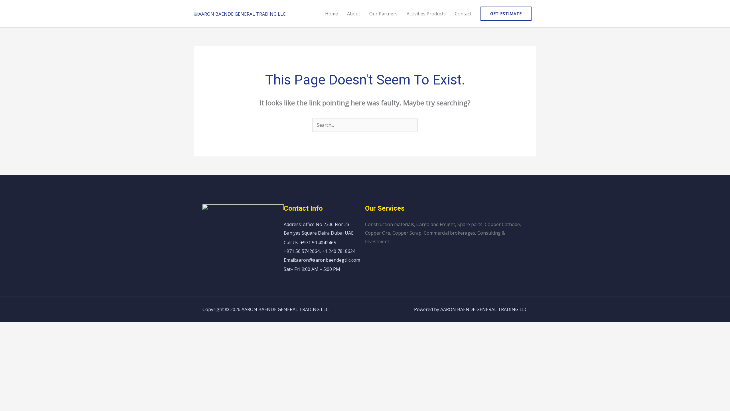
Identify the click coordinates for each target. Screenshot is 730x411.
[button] (506, 14)
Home (331, 14)
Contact (463, 14)
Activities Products (426, 14)
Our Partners (383, 14)
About (353, 14)
